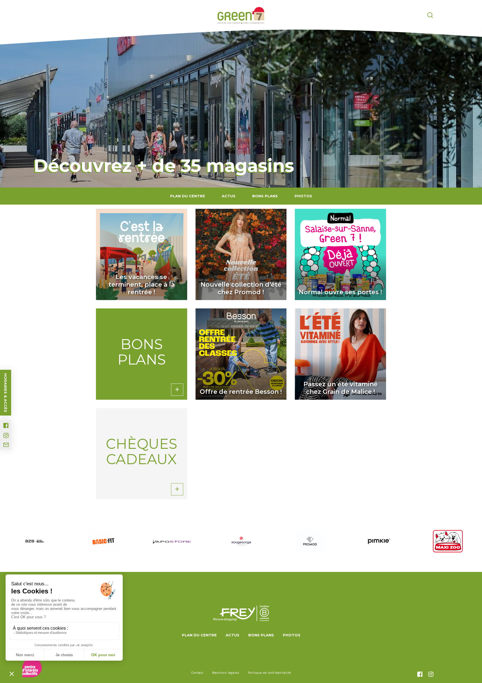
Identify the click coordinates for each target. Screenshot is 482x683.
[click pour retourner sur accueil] (34, 541)
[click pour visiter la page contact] (6, 445)
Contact (197, 672)
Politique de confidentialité (269, 672)
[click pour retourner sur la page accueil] (241, 15)
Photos (303, 196)
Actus (228, 196)
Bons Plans (265, 196)
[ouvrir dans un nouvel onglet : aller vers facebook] (6, 425)
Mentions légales (225, 672)
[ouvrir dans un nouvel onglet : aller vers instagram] (6, 435)
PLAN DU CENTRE (187, 196)
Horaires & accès (5, 392)
